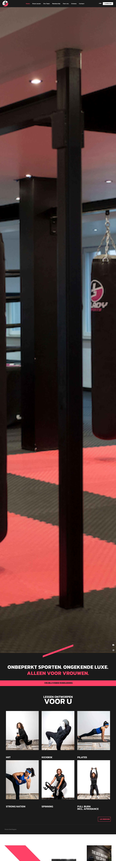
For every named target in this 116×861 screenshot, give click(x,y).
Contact (81, 4)
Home (28, 4)
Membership (56, 4)
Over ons (66, 4)
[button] (100, 3)
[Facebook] (113, 645)
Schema (73, 4)
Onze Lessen (36, 4)
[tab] (58, 829)
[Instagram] (113, 650)
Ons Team (46, 4)
